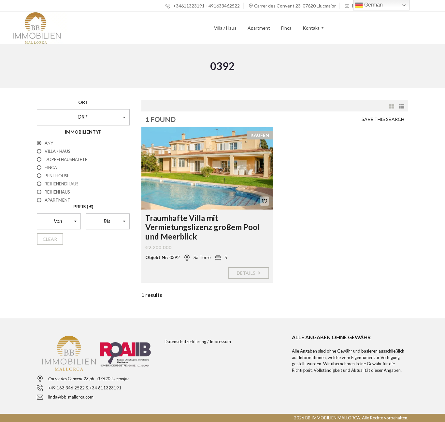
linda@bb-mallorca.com (70, 397)
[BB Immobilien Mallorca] (36, 28)
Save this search (383, 119)
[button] (83, 117)
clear (50, 239)
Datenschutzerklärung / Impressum (198, 341)
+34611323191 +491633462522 (206, 5)
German (373, 4)
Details (247, 273)
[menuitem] (225, 28)
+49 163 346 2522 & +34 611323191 (85, 387)
